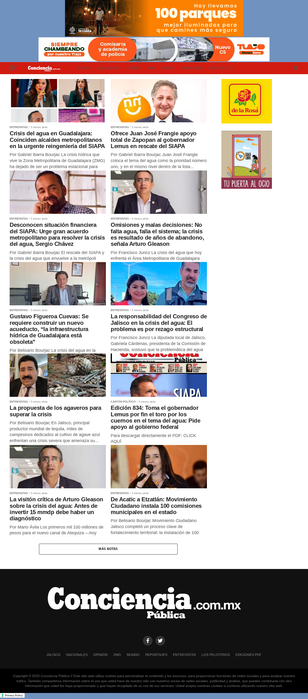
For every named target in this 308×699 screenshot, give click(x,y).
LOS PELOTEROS (216, 655)
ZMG (151, 68)
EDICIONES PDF (249, 655)
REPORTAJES (192, 68)
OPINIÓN (133, 68)
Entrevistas (221, 68)
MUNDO (168, 68)
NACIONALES (109, 68)
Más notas (108, 549)
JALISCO (84, 68)
